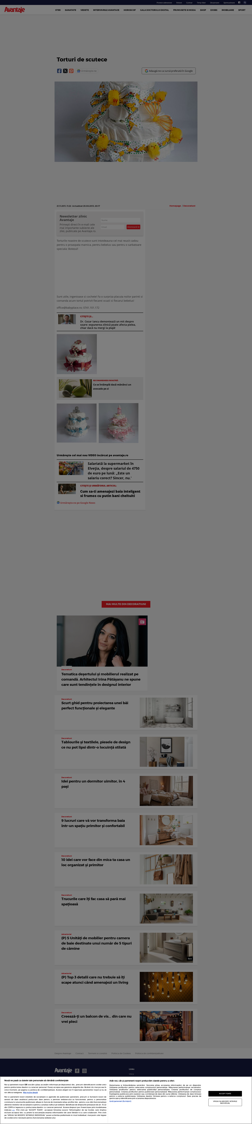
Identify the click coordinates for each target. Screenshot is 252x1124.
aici (13, 1110)
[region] (126, 1100)
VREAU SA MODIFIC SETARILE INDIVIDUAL (225, 1102)
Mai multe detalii (30, 1092)
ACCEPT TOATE (225, 1094)
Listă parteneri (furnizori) (120, 1101)
